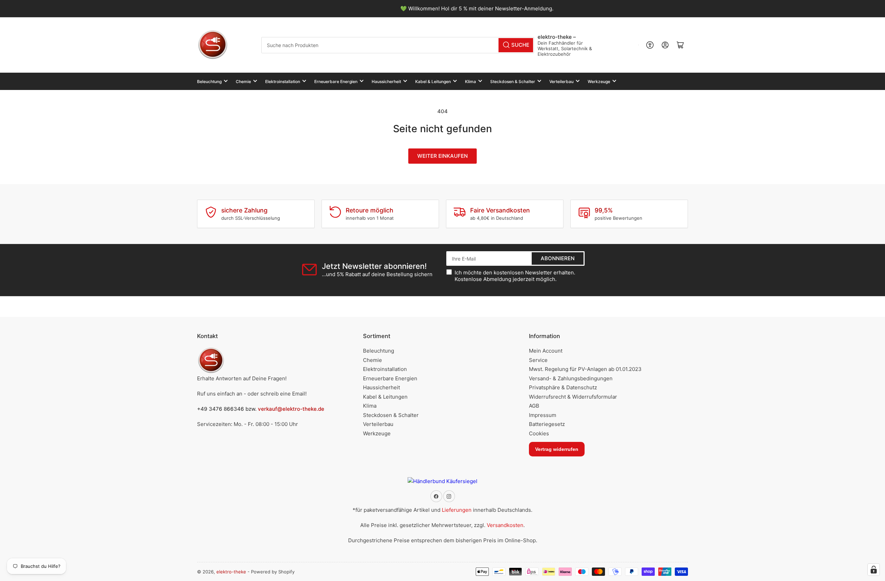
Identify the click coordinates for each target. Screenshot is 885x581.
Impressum (542, 415)
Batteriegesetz (547, 424)
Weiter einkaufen (442, 156)
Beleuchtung (209, 81)
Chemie (243, 81)
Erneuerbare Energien (335, 81)
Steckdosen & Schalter (512, 81)
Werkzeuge (599, 81)
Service (538, 360)
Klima (470, 81)
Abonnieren (558, 258)
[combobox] (397, 45)
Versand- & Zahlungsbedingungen (571, 378)
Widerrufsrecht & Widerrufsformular (573, 396)
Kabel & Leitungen (433, 81)
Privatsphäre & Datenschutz (563, 387)
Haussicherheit (386, 81)
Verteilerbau (561, 81)
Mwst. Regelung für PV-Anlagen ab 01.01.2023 (585, 369)
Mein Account (545, 350)
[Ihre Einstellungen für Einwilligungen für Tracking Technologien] (873, 569)
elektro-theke (231, 571)
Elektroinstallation (282, 81)
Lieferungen (457, 510)
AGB (534, 405)
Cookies (539, 433)
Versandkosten (505, 525)
